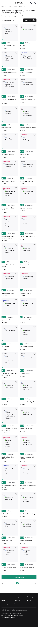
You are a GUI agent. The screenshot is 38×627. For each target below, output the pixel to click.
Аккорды (17, 600)
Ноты (29, 600)
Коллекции (30, 597)
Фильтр (16, 597)
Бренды (4, 600)
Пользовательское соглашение (12, 613)
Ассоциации (5, 604)
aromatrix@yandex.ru (8, 617)
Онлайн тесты (6, 597)
